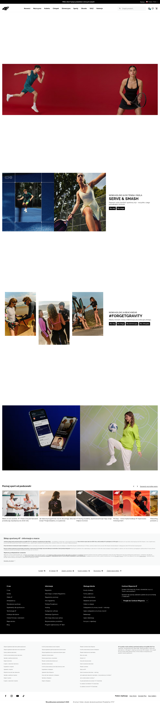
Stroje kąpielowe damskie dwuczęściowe (14, 649)
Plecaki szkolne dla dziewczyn (50, 661)
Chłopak (56, 8)
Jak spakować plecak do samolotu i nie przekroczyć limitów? (95, 675)
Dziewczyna (66, 8)
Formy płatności (88, 594)
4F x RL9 (117, 556)
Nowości (27, 8)
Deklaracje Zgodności (51, 614)
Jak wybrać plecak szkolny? (87, 678)
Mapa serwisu (11, 621)
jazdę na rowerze (58, 554)
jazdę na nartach (72, 554)
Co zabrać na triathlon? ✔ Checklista (89, 683)
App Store (133, 696)
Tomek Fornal (142, 556)
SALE (91, 8)
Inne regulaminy (50, 600)
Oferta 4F (9, 597)
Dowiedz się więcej (9, 561)
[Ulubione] (152, 8)
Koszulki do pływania (85, 661)
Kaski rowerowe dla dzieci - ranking (89, 672)
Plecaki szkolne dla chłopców (87, 646)
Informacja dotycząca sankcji (54, 618)
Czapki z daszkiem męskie (11, 681)
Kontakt (40, 571)
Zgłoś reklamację (88, 618)
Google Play (142, 696)
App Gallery (152, 696)
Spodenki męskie (8, 669)
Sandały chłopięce (46, 678)
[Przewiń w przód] (134, 486)
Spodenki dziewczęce (47, 655)
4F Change (52, 571)
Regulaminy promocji (51, 597)
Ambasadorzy (11, 600)
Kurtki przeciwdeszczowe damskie (13, 655)
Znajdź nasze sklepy (113, 571)
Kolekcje (99, 8)
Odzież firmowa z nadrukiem (15, 618)
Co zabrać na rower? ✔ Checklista (88, 686)
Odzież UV (83, 658)
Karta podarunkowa (89, 597)
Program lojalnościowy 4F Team (55, 625)
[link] (80, 89)
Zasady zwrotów (67, 571)
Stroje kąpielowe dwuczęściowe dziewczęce (53, 652)
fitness (63, 554)
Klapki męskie (7, 678)
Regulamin (48, 590)
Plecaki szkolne (84, 666)
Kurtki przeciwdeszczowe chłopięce (89, 649)
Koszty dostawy (83, 571)
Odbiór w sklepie (88, 604)
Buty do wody (83, 655)
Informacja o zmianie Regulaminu (55, 594)
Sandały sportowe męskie (10, 675)
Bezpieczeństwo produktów (53, 621)
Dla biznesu (97, 571)
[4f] (5, 8)
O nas (8, 590)
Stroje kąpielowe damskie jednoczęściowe (15, 646)
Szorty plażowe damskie (10, 652)
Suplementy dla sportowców (15, 607)
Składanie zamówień (89, 600)
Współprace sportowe (14, 604)
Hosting (47, 607)
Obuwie (84, 8)
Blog (8, 625)
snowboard (80, 554)
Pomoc (142, 2)
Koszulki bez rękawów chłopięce (50, 675)
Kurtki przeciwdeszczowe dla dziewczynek (53, 666)
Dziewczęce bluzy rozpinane (49, 658)
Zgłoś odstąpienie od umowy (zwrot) (94, 611)
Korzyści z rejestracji (89, 621)
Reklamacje (86, 614)
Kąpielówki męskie (9, 666)
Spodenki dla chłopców (48, 672)
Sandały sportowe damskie (11, 658)
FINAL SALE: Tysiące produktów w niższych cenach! (78, 2)
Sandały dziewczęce (47, 663)
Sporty (75, 8)
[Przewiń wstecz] (137, 486)
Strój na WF (83, 669)
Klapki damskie (8, 661)
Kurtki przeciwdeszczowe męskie (51, 646)
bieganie (51, 554)
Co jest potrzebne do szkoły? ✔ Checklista (91, 681)
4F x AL (121, 556)
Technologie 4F (11, 611)
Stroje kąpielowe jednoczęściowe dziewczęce (54, 649)
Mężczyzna (37, 8)
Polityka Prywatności (51, 604)
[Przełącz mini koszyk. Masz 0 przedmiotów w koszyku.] (156, 8)
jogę (66, 554)
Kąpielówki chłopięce (47, 669)
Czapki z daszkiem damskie (11, 663)
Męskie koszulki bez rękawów (12, 672)
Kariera (9, 594)
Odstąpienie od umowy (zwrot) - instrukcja (96, 607)
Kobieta (47, 8)
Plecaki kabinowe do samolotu (88, 652)
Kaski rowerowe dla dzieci (86, 663)
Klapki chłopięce (46, 681)
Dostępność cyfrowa (51, 611)
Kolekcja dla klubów (13, 614)
